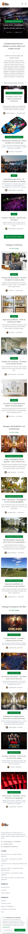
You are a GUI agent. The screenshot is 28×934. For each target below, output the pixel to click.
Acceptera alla (20, 930)
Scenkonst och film (14, 634)
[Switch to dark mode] (22, 3)
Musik (14, 175)
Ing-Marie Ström (5, 887)
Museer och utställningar (7, 906)
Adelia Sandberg (5, 893)
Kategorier (4, 897)
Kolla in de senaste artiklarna (14, 236)
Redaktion (4, 884)
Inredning (14, 274)
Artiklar (4, 851)
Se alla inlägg (14, 248)
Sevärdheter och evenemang (14, 21)
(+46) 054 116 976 (7, 844)
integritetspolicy (6, 927)
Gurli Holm (3, 890)
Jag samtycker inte (8, 930)
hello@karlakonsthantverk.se (10, 846)
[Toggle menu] (25, 4)
